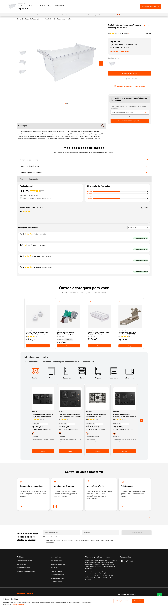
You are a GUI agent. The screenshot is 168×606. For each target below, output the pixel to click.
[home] (50, 593)
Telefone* (87, 532)
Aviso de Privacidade (18, 604)
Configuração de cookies (121, 601)
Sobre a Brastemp (56, 560)
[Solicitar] (88, 506)
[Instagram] (126, 561)
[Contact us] (159, 595)
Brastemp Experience (58, 564)
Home (19, 19)
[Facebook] (122, 561)
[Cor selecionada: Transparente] (112, 64)
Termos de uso (21, 564)
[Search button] (145, 112)
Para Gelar (48, 19)
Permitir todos (138, 601)
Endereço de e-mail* (51, 532)
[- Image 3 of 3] (22, 71)
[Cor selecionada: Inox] (87, 433)
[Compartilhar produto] (145, 25)
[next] (141, 420)
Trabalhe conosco (56, 571)
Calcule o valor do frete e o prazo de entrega (131, 86)
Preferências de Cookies (24, 560)
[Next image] (101, 63)
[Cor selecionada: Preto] (33, 433)
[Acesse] (55, 506)
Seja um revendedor (57, 574)
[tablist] (77, 514)
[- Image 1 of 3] (22, 53)
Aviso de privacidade (81, 540)
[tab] (44, 14)
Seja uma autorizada (57, 578)
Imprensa (54, 567)
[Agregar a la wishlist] (149, 25)
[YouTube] (131, 561)
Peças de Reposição (32, 19)
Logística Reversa (56, 582)
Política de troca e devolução (26, 571)
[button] (82, 541)
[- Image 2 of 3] (22, 62)
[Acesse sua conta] (21, 506)
